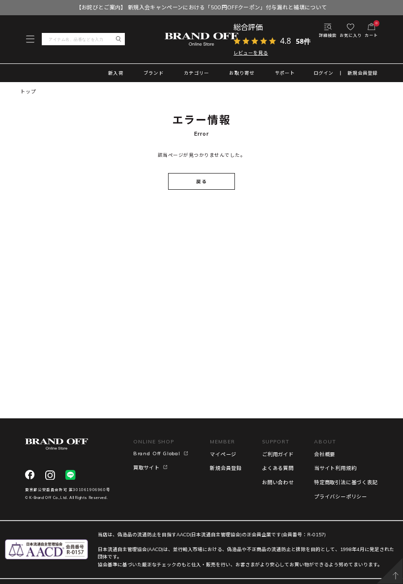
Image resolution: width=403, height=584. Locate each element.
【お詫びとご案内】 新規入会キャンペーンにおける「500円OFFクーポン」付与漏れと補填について (201, 7)
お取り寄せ (241, 73)
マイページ (223, 454)
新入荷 (115, 73)
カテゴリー (196, 73)
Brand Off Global (156, 453)
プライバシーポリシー (340, 497)
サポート (285, 73)
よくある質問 (278, 468)
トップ (28, 91)
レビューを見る (250, 53)
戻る (201, 181)
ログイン (324, 73)
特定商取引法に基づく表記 (346, 482)
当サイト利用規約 (335, 468)
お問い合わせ (278, 482)
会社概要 (324, 454)
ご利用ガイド (278, 454)
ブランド (154, 73)
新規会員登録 (362, 73)
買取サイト (146, 468)
